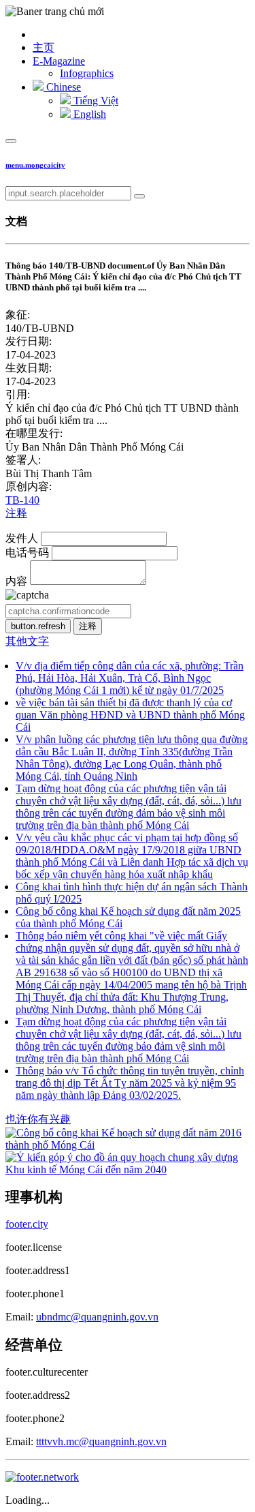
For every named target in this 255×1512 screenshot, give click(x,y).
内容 (16, 581)
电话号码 (27, 552)
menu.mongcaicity (35, 165)
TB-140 (22, 500)
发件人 (21, 538)
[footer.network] (42, 1477)
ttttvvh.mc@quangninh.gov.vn (101, 1441)
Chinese (62, 87)
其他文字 (27, 641)
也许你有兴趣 (38, 1119)
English (88, 114)
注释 (16, 513)
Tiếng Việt (94, 100)
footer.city (26, 1224)
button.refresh (38, 626)
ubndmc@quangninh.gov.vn (97, 1316)
